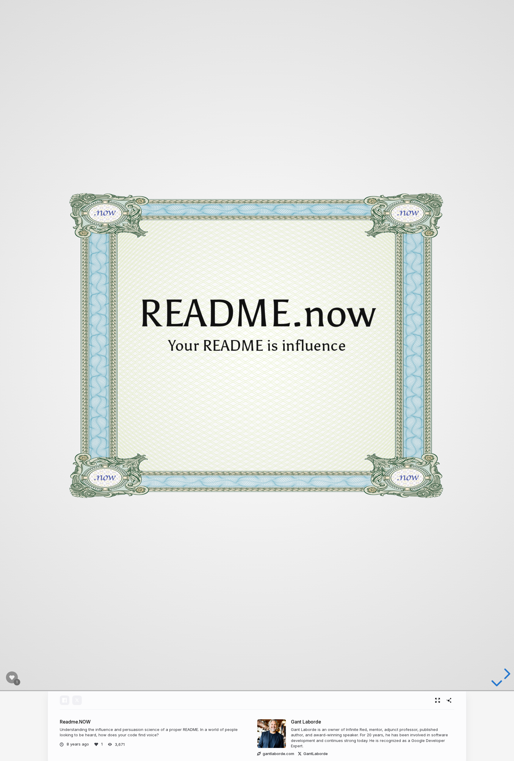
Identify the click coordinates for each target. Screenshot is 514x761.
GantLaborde (315, 753)
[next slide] (506, 673)
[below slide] (496, 685)
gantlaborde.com (278, 753)
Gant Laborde (306, 722)
